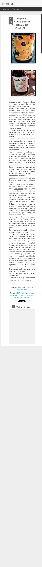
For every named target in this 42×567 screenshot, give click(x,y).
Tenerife (30, 295)
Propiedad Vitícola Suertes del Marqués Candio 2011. (22, 23)
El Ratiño (20, 293)
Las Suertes (22, 295)
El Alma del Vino (25, 288)
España (27, 293)
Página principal (17, 9)
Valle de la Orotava (22, 297)
